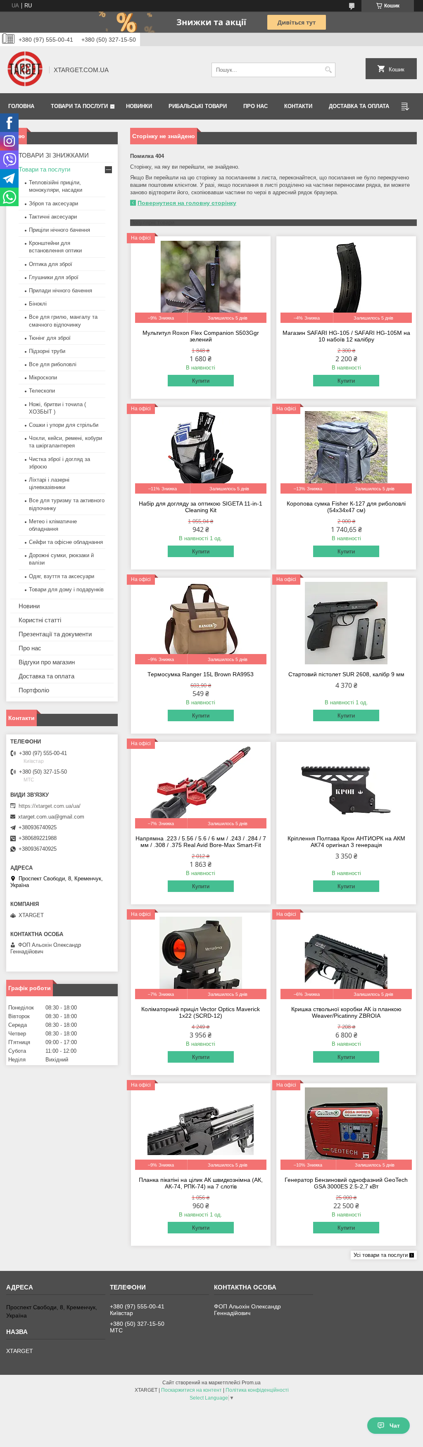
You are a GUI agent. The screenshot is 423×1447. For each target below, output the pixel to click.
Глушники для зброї (53, 277)
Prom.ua (251, 1383)
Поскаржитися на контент (191, 1390)
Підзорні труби (47, 351)
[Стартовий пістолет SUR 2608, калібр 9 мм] (346, 623)
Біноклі (38, 304)
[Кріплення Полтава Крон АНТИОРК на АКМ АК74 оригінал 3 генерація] (346, 787)
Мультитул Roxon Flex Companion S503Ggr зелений (201, 336)
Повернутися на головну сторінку (187, 203)
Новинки (139, 106)
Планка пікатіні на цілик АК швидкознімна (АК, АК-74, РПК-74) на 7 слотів (201, 1183)
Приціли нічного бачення (59, 230)
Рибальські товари (198, 106)
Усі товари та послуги (381, 1255)
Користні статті (40, 620)
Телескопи (42, 391)
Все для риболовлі (52, 364)
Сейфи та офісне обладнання (66, 542)
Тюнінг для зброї (50, 338)
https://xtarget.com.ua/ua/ (50, 806)
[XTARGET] (24, 69)
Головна (21, 106)
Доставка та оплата (359, 106)
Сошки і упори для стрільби (63, 425)
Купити (200, 381)
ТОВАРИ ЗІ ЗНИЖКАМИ (54, 155)
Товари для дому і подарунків (66, 589)
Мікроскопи (43, 377)
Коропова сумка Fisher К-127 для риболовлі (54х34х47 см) (346, 506)
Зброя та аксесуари (53, 203)
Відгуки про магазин (47, 662)
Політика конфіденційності (257, 1390)
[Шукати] (328, 70)
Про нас (255, 106)
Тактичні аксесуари (53, 217)
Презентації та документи (55, 634)
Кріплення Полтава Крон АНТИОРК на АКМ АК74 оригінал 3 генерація (346, 841)
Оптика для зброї (50, 264)
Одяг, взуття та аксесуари (61, 576)
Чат (395, 1425)
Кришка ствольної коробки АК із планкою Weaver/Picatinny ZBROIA (346, 1012)
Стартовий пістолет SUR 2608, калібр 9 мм (346, 674)
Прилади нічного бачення (60, 290)
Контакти (298, 106)
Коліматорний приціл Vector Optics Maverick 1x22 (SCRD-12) (200, 1012)
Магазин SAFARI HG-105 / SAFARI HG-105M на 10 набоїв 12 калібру (346, 336)
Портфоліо (34, 690)
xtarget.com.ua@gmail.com (51, 817)
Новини (29, 605)
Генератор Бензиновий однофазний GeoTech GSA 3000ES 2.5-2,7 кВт (346, 1183)
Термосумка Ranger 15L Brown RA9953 (200, 674)
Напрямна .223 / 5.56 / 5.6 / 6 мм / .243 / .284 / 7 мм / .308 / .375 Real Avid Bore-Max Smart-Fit (200, 841)
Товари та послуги (79, 106)
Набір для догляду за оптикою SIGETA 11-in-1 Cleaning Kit (200, 506)
